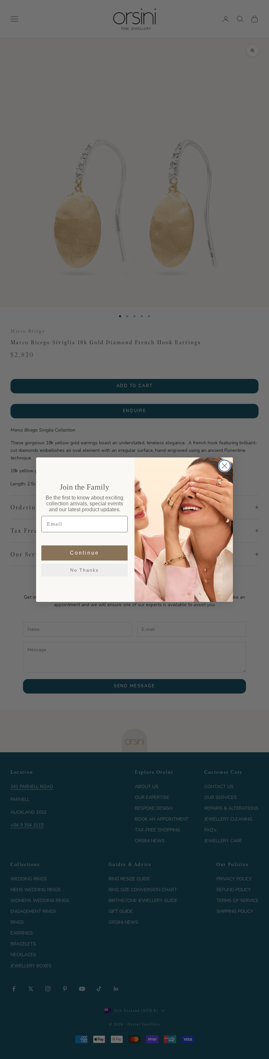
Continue (84, 553)
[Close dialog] (224, 466)
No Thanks (84, 570)
